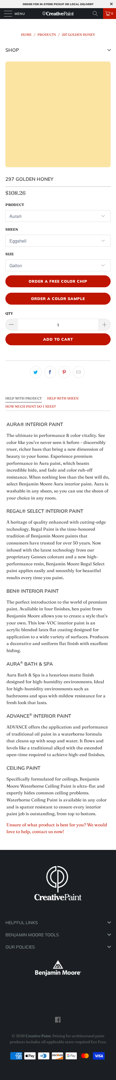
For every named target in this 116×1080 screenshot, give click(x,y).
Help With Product (23, 398)
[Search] (97, 13)
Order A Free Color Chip (58, 281)
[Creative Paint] (58, 13)
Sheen (11, 229)
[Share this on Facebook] (50, 372)
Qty (9, 313)
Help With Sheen (63, 398)
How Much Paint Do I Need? (30, 406)
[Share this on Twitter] (36, 372)
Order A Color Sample (58, 298)
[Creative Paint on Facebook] (58, 1019)
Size (9, 254)
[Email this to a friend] (79, 372)
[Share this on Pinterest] (64, 372)
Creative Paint (38, 1035)
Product (14, 204)
